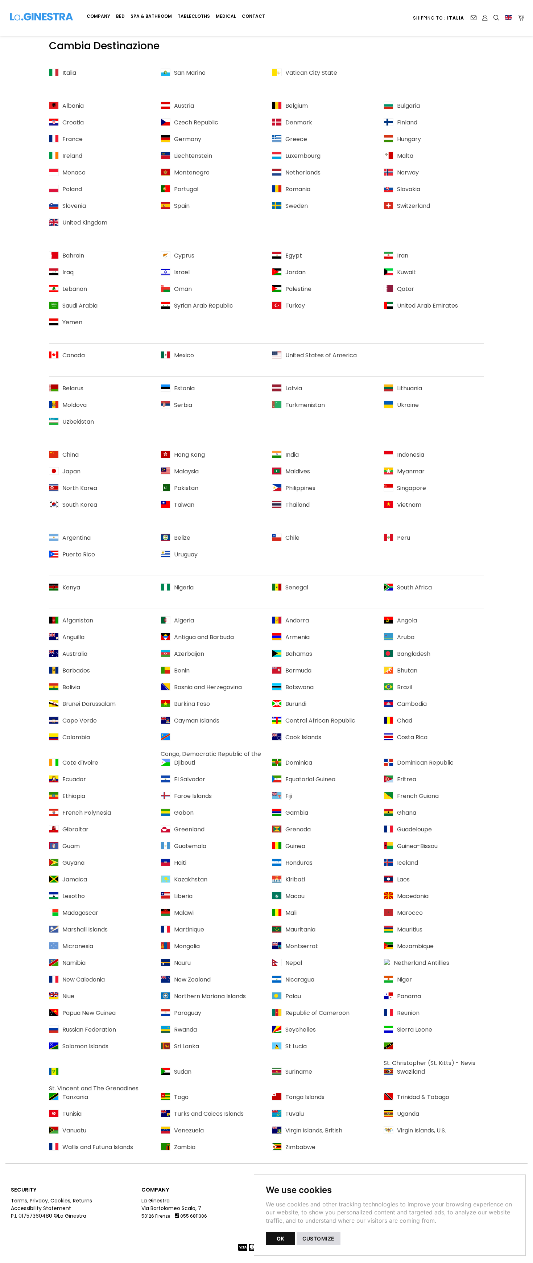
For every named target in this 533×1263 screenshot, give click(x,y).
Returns (82, 1200)
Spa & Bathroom (151, 16)
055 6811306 (193, 1216)
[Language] (508, 18)
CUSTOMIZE (318, 1238)
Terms (19, 1200)
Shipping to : (438, 18)
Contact (253, 16)
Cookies (60, 1200)
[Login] (485, 18)
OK (280, 1238)
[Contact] (473, 18)
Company (98, 16)
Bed (120, 16)
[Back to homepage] (45, 17)
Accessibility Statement (41, 1208)
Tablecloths (194, 16)
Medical (226, 16)
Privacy (39, 1200)
